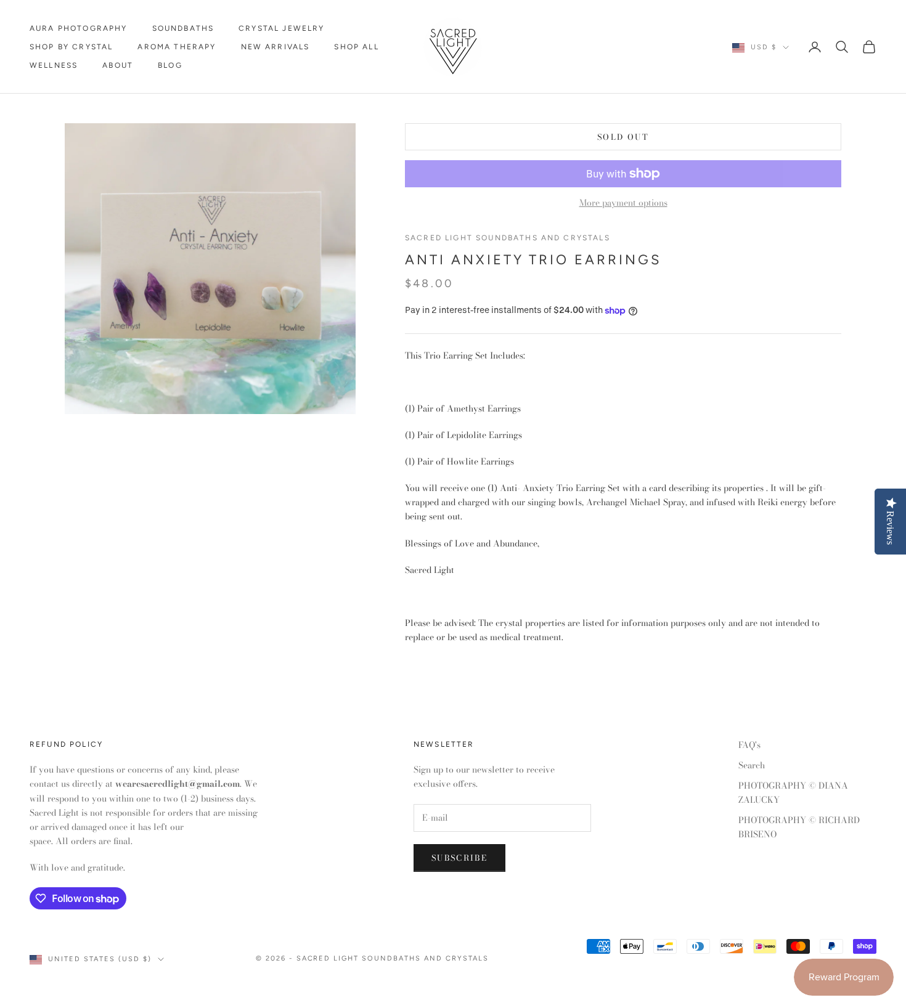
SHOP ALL (356, 47)
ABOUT (117, 65)
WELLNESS (54, 65)
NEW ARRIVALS (275, 47)
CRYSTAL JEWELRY (281, 28)
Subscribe (459, 858)
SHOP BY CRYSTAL (71, 47)
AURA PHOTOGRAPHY (79, 28)
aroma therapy (176, 47)
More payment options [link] (623, 202)
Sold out (623, 137)
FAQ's (749, 745)
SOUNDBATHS (183, 28)
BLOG (170, 65)
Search (751, 765)
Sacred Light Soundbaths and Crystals (507, 238)
